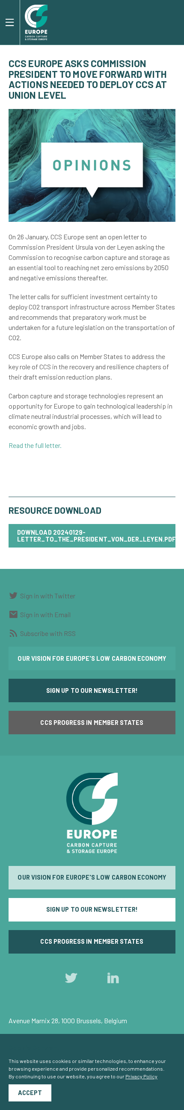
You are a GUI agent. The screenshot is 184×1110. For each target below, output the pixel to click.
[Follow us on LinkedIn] (113, 980)
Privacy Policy (141, 1076)
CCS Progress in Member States (91, 722)
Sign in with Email (45, 614)
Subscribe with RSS (48, 633)
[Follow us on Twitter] (71, 980)
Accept (30, 1092)
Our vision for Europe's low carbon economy (92, 658)
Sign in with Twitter (47, 596)
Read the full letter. (35, 445)
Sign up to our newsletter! (92, 690)
